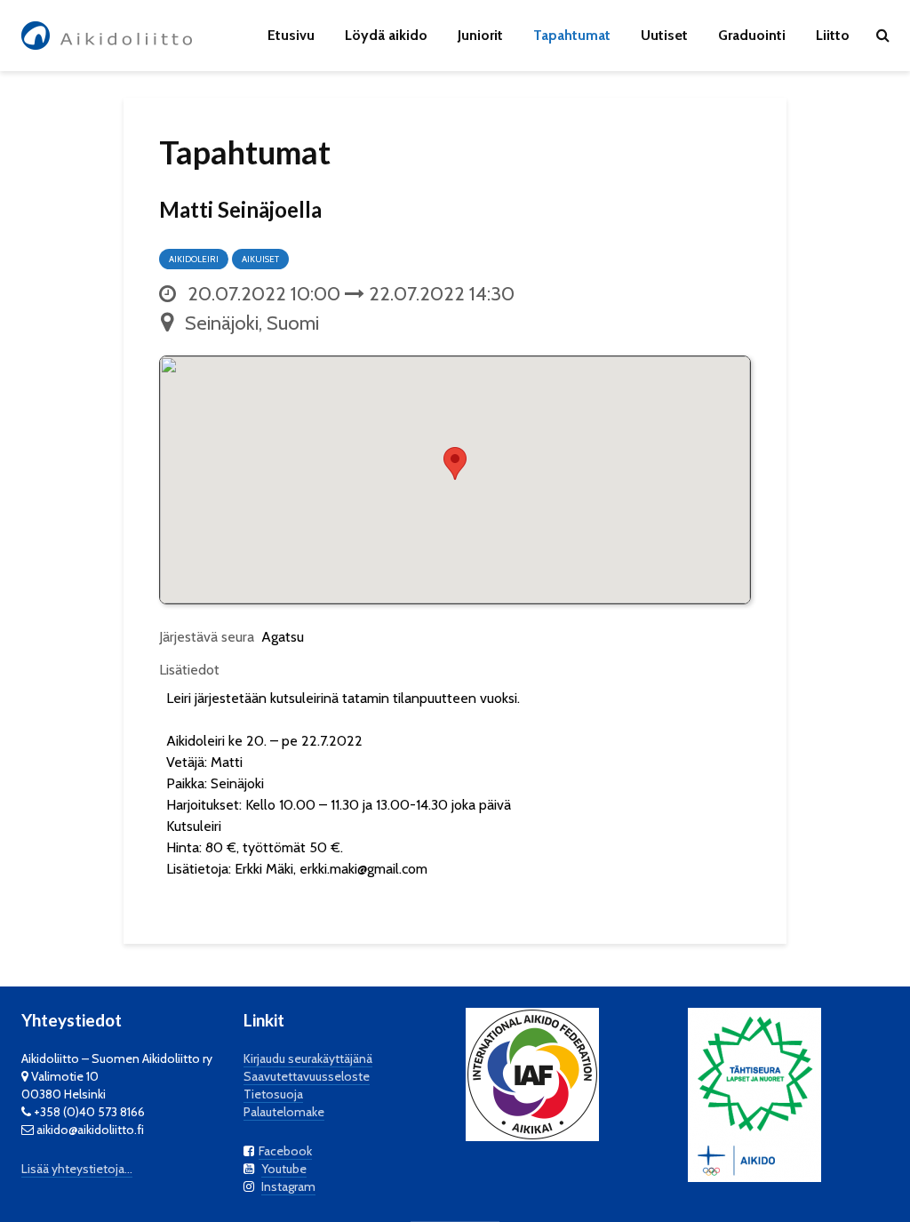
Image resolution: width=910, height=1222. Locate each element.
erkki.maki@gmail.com (363, 868)
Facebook (285, 1151)
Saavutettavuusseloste (306, 1076)
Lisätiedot (189, 669)
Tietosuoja (273, 1094)
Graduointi (752, 35)
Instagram (288, 1186)
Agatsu (282, 636)
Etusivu (291, 35)
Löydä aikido (386, 35)
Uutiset (664, 35)
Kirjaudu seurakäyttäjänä (307, 1058)
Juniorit (480, 35)
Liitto (833, 35)
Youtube (284, 1169)
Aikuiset (260, 259)
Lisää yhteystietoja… (76, 1169)
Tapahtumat (572, 35)
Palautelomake (283, 1112)
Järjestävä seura (206, 636)
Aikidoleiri (194, 259)
